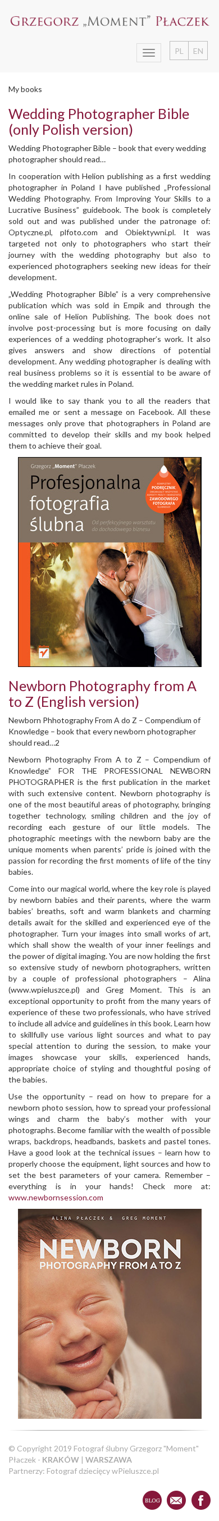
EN (198, 51)
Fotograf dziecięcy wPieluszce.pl (103, 1471)
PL (179, 51)
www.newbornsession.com (55, 1197)
